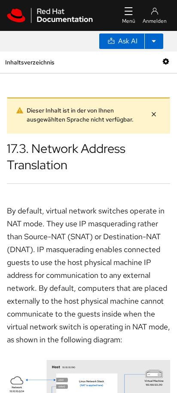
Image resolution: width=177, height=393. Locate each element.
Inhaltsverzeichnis (30, 62)
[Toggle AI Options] (153, 41)
